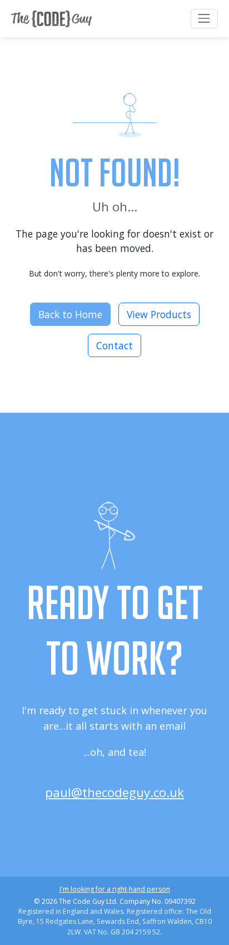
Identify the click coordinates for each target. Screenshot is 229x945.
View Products (159, 314)
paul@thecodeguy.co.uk (114, 792)
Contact (114, 345)
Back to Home (70, 314)
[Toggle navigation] (204, 18)
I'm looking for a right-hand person (114, 889)
